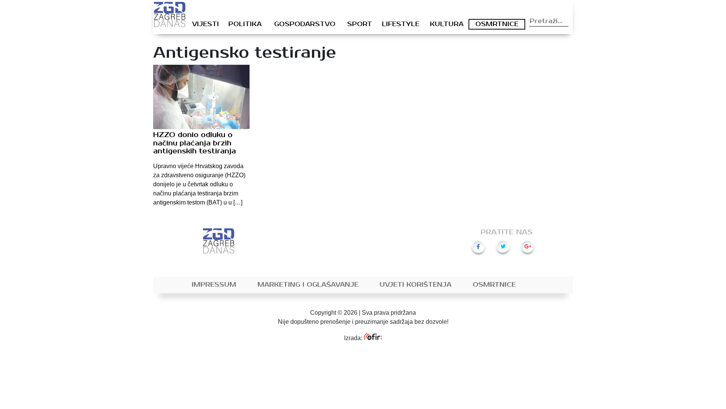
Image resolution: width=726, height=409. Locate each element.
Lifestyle (400, 24)
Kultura (447, 24)
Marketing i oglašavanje (308, 285)
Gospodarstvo (304, 24)
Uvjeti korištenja (415, 285)
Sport (359, 24)
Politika (245, 24)
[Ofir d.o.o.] (373, 338)
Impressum (214, 285)
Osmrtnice (496, 24)
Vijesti (205, 24)
